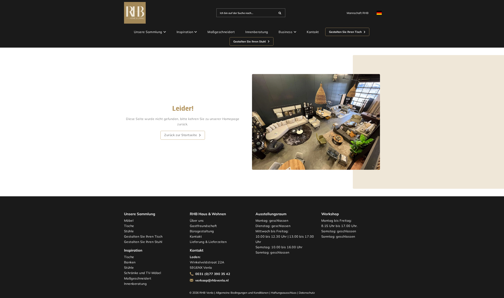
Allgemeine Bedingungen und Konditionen (242, 292)
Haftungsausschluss (283, 292)
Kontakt (313, 32)
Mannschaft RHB (358, 13)
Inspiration (185, 32)
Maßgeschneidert (221, 32)
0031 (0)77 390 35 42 (212, 274)
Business (285, 32)
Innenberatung (256, 32)
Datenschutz (307, 292)
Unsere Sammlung (148, 32)
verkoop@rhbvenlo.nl (212, 280)
